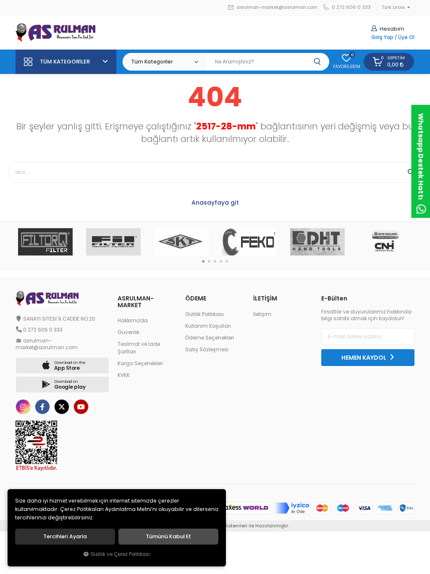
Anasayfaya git (215, 202)
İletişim (262, 314)
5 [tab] (226, 261)
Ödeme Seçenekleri (209, 337)
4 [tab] (221, 261)
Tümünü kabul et (168, 536)
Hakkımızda (133, 320)
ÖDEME (195, 298)
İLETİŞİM (265, 298)
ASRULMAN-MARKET (136, 301)
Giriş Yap (382, 37)
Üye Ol (406, 37)
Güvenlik (128, 332)
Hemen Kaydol (364, 358)
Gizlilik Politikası (204, 314)
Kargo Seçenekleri (140, 363)
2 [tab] (209, 261)
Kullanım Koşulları (208, 326)
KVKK (124, 375)
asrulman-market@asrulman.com (276, 7)
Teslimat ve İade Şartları (139, 348)
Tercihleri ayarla (65, 536)
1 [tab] (203, 261)
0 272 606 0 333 (350, 7)
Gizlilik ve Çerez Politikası (120, 554)
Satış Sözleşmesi (206, 349)
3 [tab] (215, 261)
